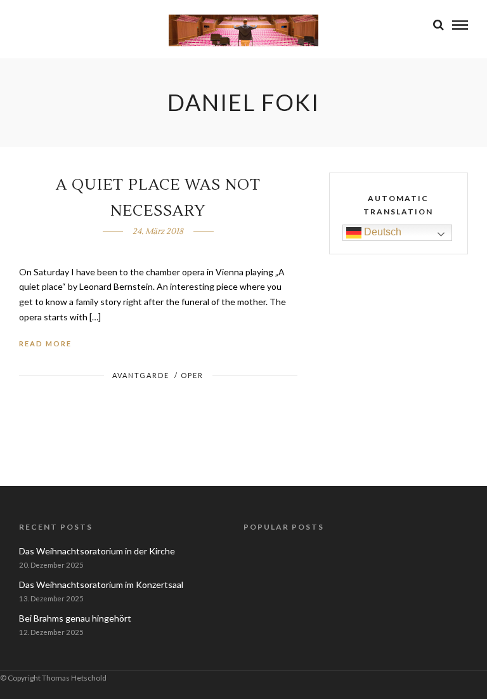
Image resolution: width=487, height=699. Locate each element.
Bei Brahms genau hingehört (75, 618)
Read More (45, 343)
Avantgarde (140, 375)
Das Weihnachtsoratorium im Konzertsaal (101, 584)
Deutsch (381, 231)
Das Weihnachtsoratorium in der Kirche (97, 550)
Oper (192, 375)
